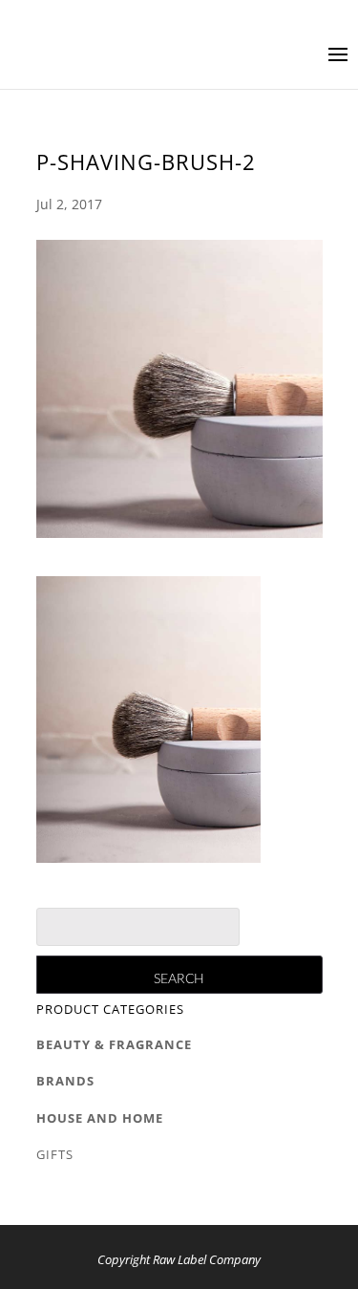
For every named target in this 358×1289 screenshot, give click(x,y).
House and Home (99, 1118)
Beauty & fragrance (114, 1044)
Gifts (55, 1154)
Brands (65, 1080)
